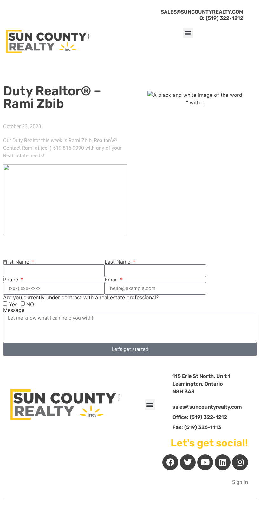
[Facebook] (170, 462)
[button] (188, 33)
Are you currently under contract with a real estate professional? (81, 297)
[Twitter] (188, 462)
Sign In (240, 482)
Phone (11, 279)
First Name (17, 261)
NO (30, 304)
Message (13, 310)
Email (112, 279)
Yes (13, 304)
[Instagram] (240, 462)
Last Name (118, 261)
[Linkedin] (223, 462)
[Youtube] (205, 462)
